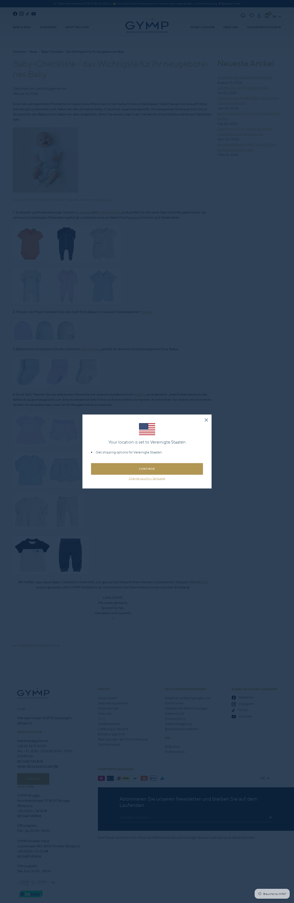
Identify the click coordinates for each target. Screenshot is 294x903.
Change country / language (147, 478)
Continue (147, 468)
